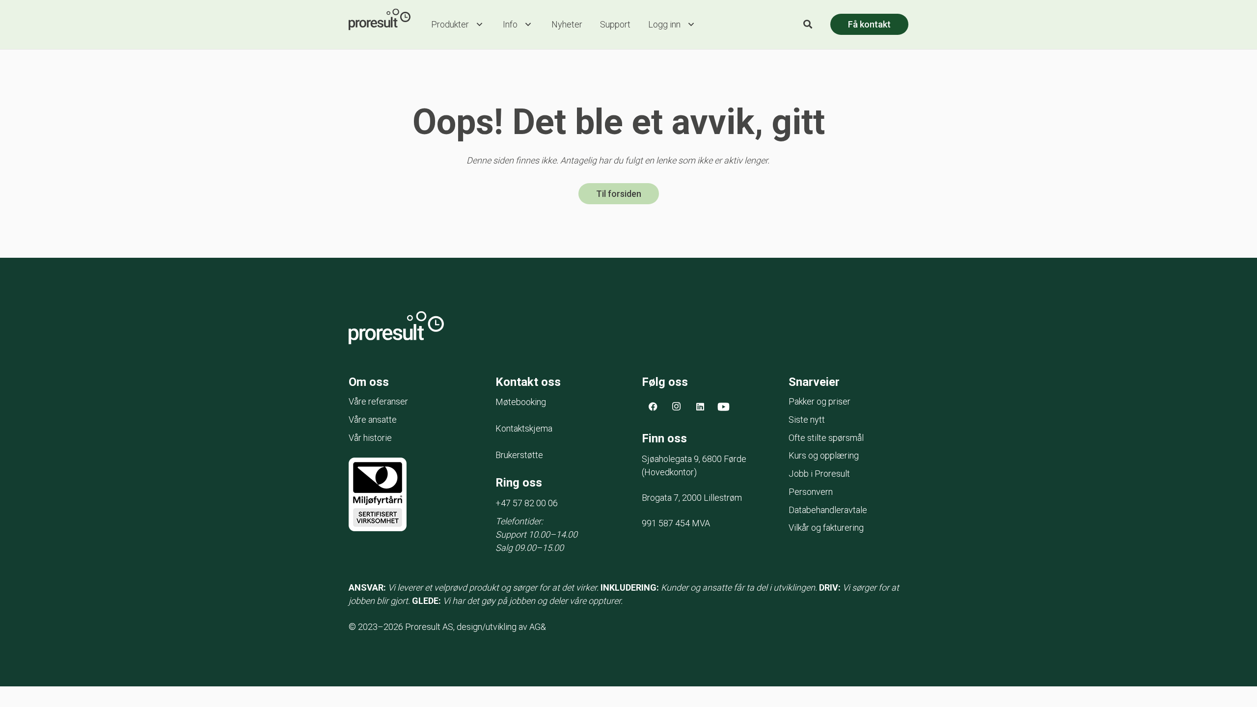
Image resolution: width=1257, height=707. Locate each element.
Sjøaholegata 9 (694, 459)
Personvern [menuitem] (811, 492)
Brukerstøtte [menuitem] (519, 455)
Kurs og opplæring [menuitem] (824, 455)
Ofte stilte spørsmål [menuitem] (826, 438)
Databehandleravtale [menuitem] (828, 510)
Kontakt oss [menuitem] (528, 382)
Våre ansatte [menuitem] (373, 419)
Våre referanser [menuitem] (378, 401)
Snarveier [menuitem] (814, 382)
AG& (537, 627)
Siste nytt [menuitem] (807, 419)
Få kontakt (869, 24)
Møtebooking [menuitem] (520, 402)
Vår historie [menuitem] (370, 438)
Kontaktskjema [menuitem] (523, 428)
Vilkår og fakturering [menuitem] (826, 527)
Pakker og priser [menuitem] (819, 401)
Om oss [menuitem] (369, 382)
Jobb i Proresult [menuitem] (819, 473)
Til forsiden (618, 194)
